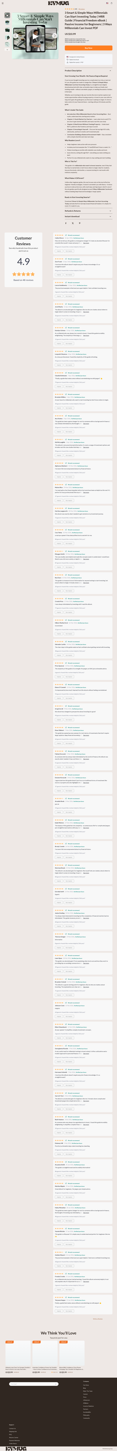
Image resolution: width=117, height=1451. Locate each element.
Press (84, 1397)
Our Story (86, 1385)
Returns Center (13, 1437)
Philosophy (86, 1415)
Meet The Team (87, 1391)
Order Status (13, 1443)
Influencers (86, 1400)
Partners (85, 1409)
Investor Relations (88, 1406)
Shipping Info (13, 1431)
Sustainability (87, 1412)
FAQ (10, 1434)
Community (86, 1418)
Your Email (13, 1384)
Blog (84, 1388)
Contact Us (12, 1428)
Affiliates (85, 1403)
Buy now (88, 48)
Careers (85, 1394)
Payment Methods (14, 1440)
